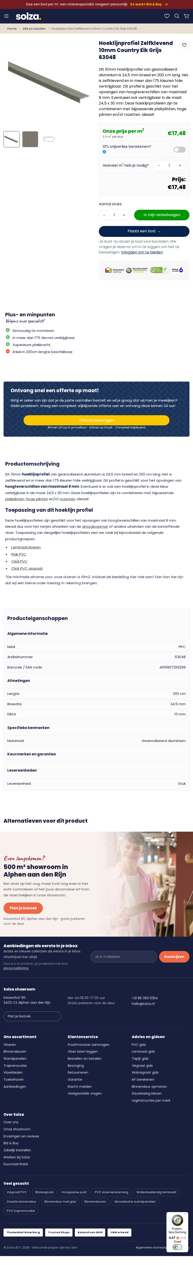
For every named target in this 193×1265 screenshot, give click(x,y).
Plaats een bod (141, 231)
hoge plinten (37, 498)
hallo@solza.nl (143, 1003)
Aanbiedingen (15, 1086)
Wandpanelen (15, 1058)
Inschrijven (174, 956)
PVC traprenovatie (21, 1211)
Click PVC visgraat (27, 568)
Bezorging (76, 1065)
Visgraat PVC (17, 1192)
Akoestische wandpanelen (135, 1201)
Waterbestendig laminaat (156, 1192)
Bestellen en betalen (84, 1058)
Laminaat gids (143, 1051)
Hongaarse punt (74, 1192)
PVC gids (139, 1044)
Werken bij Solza (17, 1157)
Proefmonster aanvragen (88, 1044)
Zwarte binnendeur (21, 1201)
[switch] (177, 1247)
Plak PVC (18, 554)
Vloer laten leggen (83, 1051)
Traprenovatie (15, 1065)
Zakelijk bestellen (17, 1150)
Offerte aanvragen (96, 420)
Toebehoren (14, 1079)
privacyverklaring (16, 968)
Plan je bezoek (23, 908)
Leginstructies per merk (151, 1100)
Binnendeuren (15, 1051)
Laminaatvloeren (26, 547)
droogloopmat (95, 526)
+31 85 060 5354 (145, 998)
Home (12, 28)
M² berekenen (143, 1079)
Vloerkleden (13, 1072)
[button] (177, 16)
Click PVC (19, 561)
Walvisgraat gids (145, 1072)
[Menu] (6, 16)
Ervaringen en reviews (21, 1136)
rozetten (67, 498)
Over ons (11, 1122)
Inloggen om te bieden (142, 252)
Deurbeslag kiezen (147, 1093)
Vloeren (10, 1044)
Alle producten (34, 28)
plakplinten (14, 498)
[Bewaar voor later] (167, 16)
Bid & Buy (11, 1143)
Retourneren (78, 1072)
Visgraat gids (142, 1065)
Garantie (75, 1079)
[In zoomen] (84, 47)
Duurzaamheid (16, 1164)
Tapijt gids (140, 1058)
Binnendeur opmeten (149, 1086)
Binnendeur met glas (60, 1201)
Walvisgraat (44, 1192)
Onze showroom (17, 1129)
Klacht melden (80, 1086)
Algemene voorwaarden (155, 1247)
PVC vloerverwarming (111, 1192)
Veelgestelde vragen (85, 1093)
